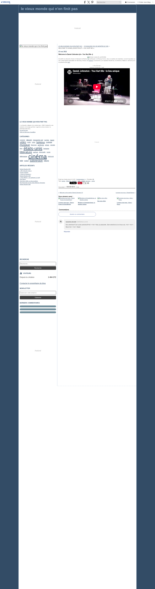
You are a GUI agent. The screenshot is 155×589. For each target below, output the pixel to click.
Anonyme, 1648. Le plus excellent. (29, 181)
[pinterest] (92, 2)
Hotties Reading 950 (25, 169)
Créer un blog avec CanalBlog (28, 132)
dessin (29, 140)
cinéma (37, 156)
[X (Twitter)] (88, 2)
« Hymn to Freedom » (25, 174)
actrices (41, 145)
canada (52, 145)
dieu (21, 148)
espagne (22, 140)
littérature (26, 152)
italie (21, 161)
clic (69, 62)
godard (26, 160)
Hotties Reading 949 (25, 176)
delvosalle (42, 152)
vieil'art (35, 152)
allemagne (23, 156)
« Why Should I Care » (26, 170)
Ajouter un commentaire (77, 214)
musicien (91, 60)
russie (48, 152)
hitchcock (51, 156)
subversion (36, 160)
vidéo (23, 142)
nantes (46, 140)
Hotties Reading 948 (25, 184)
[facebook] (84, 2)
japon (52, 140)
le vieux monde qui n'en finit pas (70, 46)
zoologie (49, 142)
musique (25, 145)
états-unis (33, 148)
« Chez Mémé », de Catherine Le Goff (30, 177)
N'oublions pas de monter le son (96, 46)
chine (33, 142)
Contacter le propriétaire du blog (33, 283)
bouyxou (34, 145)
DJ (88, 58)
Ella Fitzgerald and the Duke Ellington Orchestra (32, 182)
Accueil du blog (24, 130)
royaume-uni (38, 140)
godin (29, 142)
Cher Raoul (23, 179)
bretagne (46, 148)
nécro (46, 161)
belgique (40, 142)
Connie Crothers (24, 172)
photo (47, 145)
